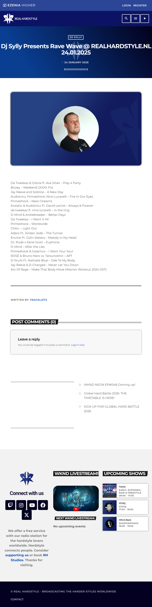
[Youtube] (32, 505)
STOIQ (122, 503)
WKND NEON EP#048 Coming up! (109, 384)
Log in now (78, 345)
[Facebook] (43, 505)
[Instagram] (21, 505)
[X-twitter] (27, 515)
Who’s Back (125, 520)
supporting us (16, 555)
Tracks (122, 486)
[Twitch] (10, 505)
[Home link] (20, 18)
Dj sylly (76, 37)
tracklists (38, 300)
